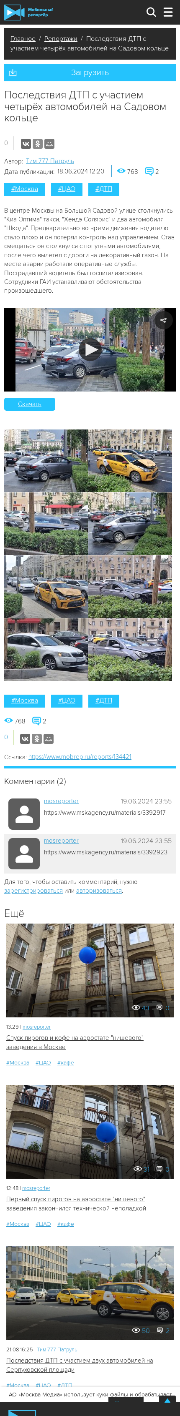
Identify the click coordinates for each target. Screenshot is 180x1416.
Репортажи (60, 39)
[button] (90, 349)
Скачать (29, 404)
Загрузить (90, 73)
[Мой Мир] (49, 144)
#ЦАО (66, 189)
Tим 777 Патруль (50, 161)
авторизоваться (99, 890)
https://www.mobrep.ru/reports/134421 (79, 757)
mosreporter (61, 801)
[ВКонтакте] (26, 144)
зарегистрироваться (33, 890)
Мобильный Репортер (28, 12)
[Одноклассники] (38, 144)
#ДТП (103, 189)
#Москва (24, 189)
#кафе (65, 1062)
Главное (23, 39)
